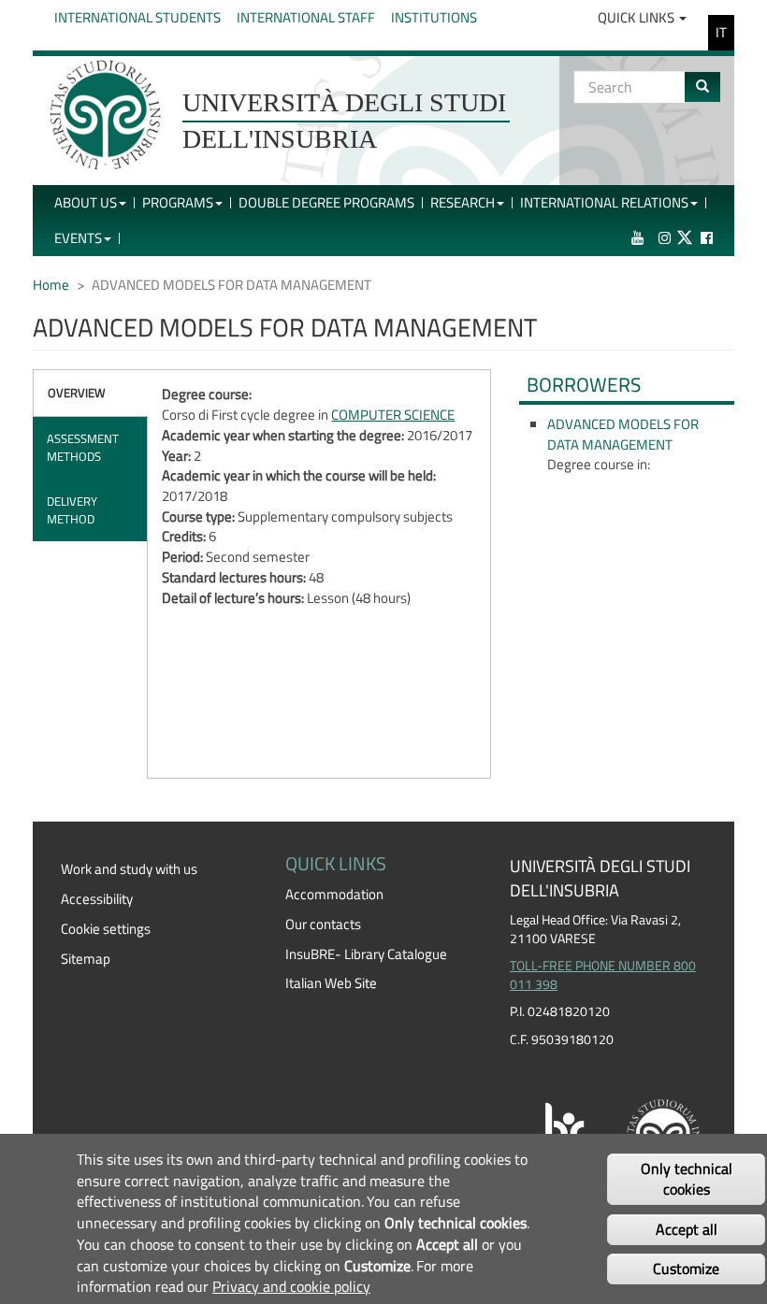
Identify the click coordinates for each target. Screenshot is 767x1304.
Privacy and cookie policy (291, 1286)
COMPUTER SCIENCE (393, 414)
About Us (85, 202)
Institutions (434, 17)
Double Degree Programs (326, 202)
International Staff (306, 17)
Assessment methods (83, 447)
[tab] (90, 393)
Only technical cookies (686, 1179)
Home (51, 284)
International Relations (604, 202)
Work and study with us (129, 869)
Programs (177, 202)
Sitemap (85, 958)
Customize (686, 1268)
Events (78, 238)
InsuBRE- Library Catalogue (366, 954)
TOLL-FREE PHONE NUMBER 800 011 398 (603, 975)
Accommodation (334, 894)
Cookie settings (106, 928)
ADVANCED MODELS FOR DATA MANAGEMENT (623, 434)
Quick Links (637, 17)
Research (462, 202)
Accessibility (97, 899)
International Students (137, 17)
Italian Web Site (331, 983)
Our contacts (323, 924)
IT (721, 32)
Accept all (686, 1229)
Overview (77, 392)
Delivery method (72, 510)
